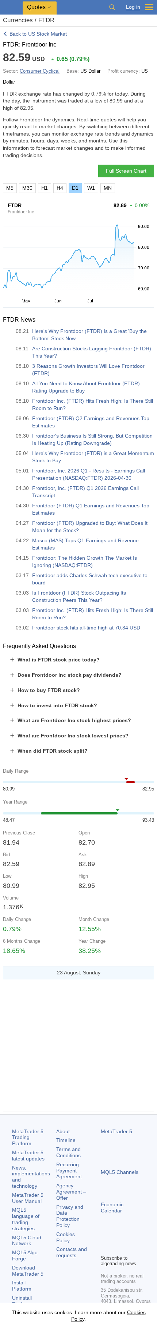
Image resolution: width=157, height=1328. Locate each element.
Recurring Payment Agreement (69, 1171)
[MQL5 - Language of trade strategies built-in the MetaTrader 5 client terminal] (11, 7)
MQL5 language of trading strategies (25, 1219)
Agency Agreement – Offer (71, 1192)
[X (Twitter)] (128, 1236)
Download (27, 1271)
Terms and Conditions (68, 1152)
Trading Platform (27, 1137)
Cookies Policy (65, 1237)
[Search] (112, 7)
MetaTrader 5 (116, 1131)
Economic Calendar (112, 1208)
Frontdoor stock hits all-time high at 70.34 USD (86, 628)
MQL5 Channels (119, 1172)
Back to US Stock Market (38, 34)
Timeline (66, 1140)
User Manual (27, 1198)
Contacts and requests (71, 1252)
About (63, 1131)
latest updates (28, 1156)
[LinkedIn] (105, 1248)
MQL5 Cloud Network (26, 1241)
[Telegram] (116, 1236)
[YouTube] (140, 1236)
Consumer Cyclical (40, 71)
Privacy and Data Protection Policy (69, 1216)
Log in (133, 7)
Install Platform (21, 1286)
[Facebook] (105, 1236)
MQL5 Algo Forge (25, 1255)
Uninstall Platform (22, 1301)
